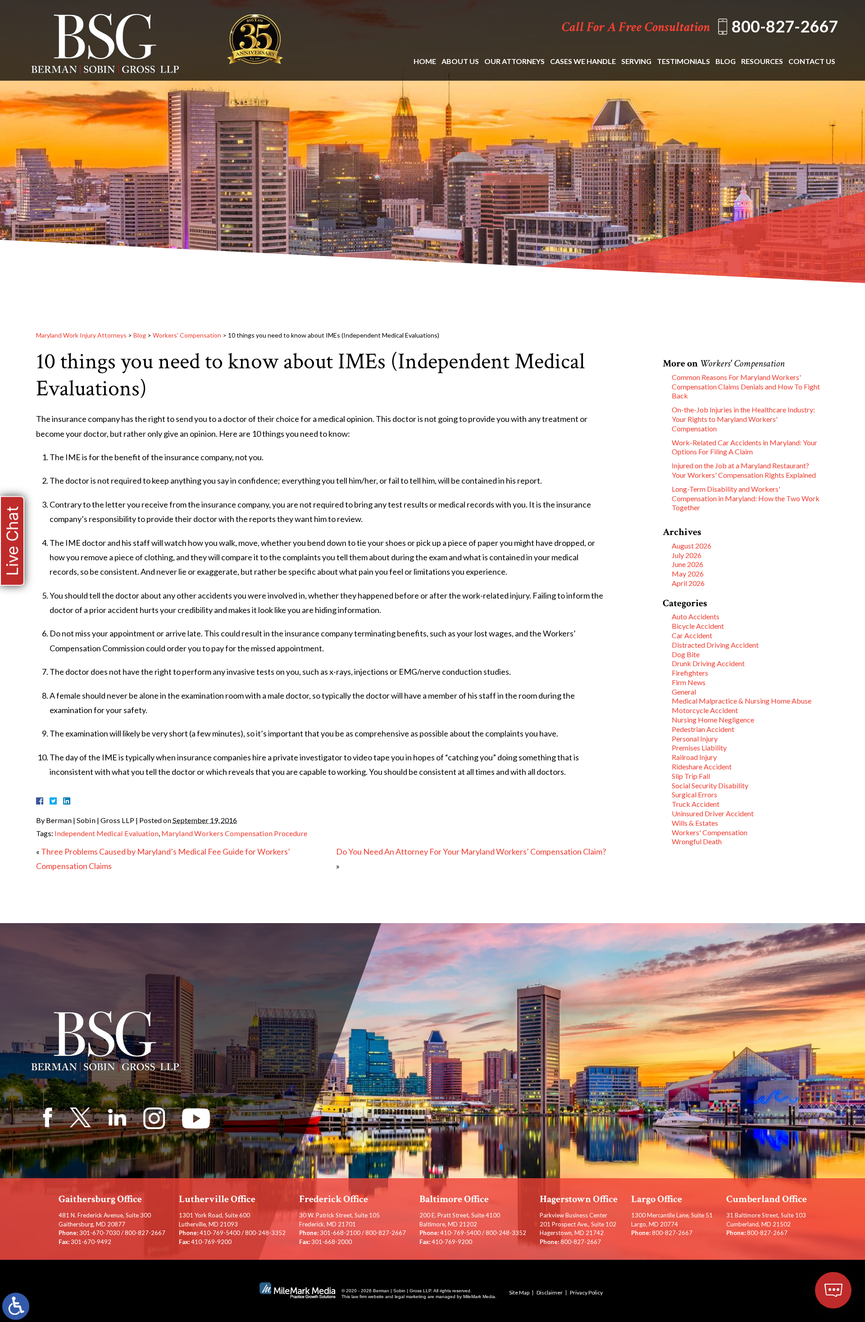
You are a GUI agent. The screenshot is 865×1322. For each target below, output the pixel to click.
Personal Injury (695, 738)
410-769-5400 (220, 1232)
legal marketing (410, 1296)
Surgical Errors (694, 794)
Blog (725, 61)
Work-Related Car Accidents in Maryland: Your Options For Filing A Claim (744, 447)
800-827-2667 (785, 26)
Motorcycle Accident (705, 710)
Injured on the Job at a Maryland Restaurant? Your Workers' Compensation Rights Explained (744, 470)
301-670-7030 (99, 1232)
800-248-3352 (265, 1232)
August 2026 (691, 545)
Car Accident (692, 635)
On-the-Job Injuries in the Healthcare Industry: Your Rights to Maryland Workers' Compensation (743, 419)
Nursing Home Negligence (713, 719)
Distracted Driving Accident (715, 644)
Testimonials (683, 61)
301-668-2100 (340, 1232)
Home (425, 61)
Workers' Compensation (187, 335)
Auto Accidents (695, 616)
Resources (762, 61)
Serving (636, 61)
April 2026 (688, 583)
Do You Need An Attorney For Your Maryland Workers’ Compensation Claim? (471, 851)
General (684, 691)
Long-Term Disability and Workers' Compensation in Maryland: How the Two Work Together (745, 498)
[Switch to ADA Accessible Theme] (15, 1306)
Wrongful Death (697, 841)
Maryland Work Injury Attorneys (81, 335)
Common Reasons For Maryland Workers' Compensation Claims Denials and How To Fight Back (746, 386)
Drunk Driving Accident (708, 663)
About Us (460, 61)
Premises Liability (699, 747)
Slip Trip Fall (691, 776)
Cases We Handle (583, 61)
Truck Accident (695, 804)
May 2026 (688, 573)
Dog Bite (686, 654)
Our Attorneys (514, 61)
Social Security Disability (710, 785)
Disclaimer (550, 1292)
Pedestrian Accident (703, 729)
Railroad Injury (694, 757)
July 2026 (686, 555)
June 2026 (687, 564)
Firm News (689, 682)
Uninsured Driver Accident (713, 813)
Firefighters (690, 672)
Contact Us (811, 61)
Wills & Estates (695, 823)
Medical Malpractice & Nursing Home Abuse (741, 700)
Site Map (519, 1292)
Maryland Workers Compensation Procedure (234, 833)
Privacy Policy (586, 1292)
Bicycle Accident (698, 626)
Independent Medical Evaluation (107, 833)
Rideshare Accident (702, 766)
